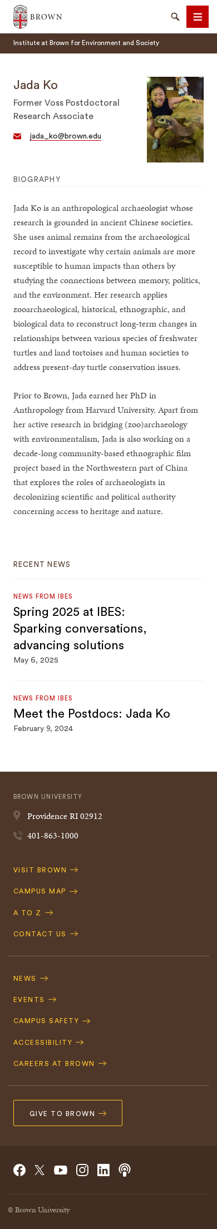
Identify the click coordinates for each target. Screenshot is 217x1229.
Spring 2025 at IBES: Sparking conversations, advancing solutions (80, 628)
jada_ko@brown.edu (65, 136)
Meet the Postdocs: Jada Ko (91, 714)
